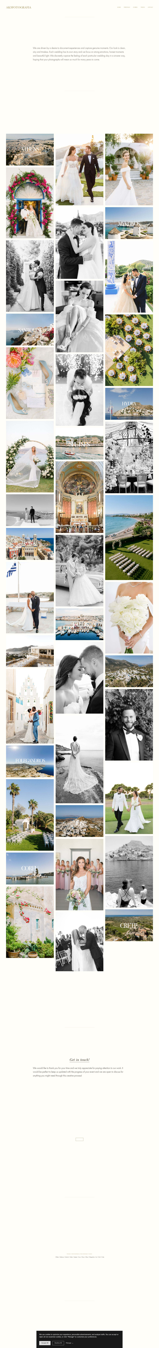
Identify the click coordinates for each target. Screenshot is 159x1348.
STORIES (135, 7)
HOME (119, 7)
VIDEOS (143, 7)
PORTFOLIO (127, 7)
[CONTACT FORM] (79, 1139)
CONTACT (150, 7)
